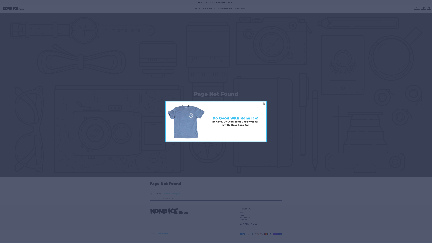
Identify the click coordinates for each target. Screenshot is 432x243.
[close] (264, 104)
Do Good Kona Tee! (238, 125)
